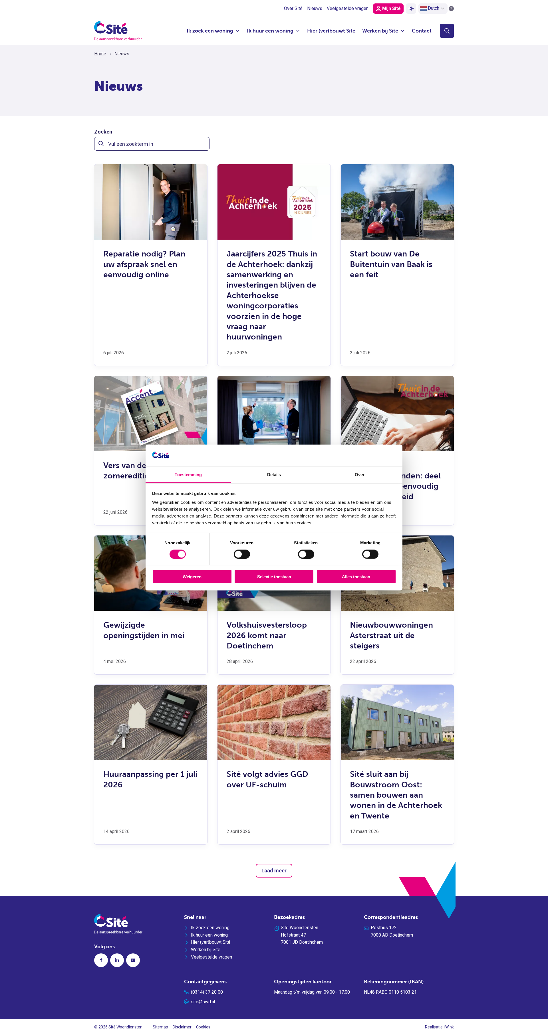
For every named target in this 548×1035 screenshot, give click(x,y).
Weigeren (192, 576)
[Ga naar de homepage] (118, 30)
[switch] (242, 554)
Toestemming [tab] (188, 474)
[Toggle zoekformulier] (447, 31)
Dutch (433, 8)
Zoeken (103, 132)
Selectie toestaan (274, 576)
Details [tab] (274, 474)
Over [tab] (359, 474)
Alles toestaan (356, 576)
